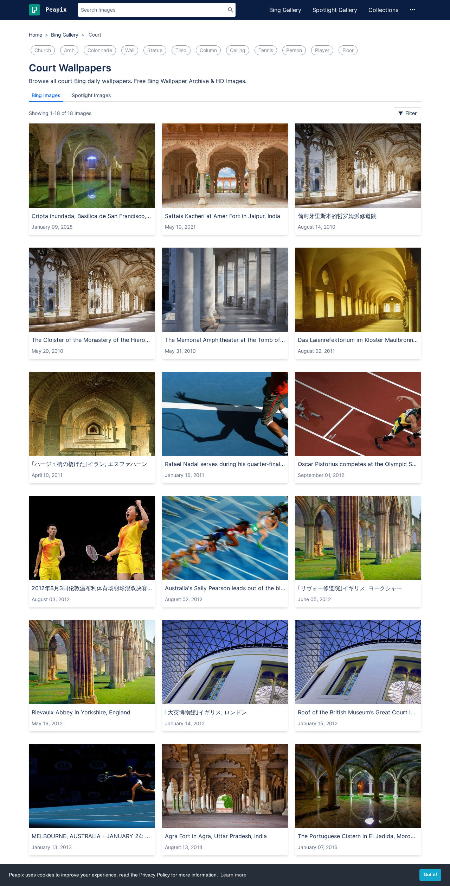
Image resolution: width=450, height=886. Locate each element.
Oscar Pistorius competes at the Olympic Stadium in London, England (358, 463)
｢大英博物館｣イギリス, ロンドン (206, 712)
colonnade (100, 50)
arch (69, 50)
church (42, 50)
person (294, 50)
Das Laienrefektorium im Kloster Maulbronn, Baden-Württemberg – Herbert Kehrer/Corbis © (358, 339)
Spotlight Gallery (335, 9)
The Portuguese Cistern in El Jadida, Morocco (358, 836)
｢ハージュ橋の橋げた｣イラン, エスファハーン (89, 463)
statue (154, 50)
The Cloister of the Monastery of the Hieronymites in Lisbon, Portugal (92, 339)
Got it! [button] (430, 874)
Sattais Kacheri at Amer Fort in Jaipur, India (222, 215)
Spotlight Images (91, 95)
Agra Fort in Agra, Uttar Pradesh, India (216, 836)
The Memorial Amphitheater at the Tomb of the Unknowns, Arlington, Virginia (225, 339)
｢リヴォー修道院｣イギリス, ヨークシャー (350, 588)
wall (129, 50)
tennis (265, 50)
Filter (410, 113)
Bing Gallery (285, 9)
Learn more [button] (233, 875)
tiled (181, 50)
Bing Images (46, 95)
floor (348, 50)
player (322, 50)
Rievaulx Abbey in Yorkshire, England (81, 712)
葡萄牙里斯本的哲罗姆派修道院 (337, 215)
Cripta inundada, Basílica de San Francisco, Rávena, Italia (92, 215)
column (208, 50)
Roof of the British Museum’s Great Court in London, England (358, 712)
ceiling (237, 50)
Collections (383, 9)
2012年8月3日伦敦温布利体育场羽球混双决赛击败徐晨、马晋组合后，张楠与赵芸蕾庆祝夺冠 (92, 588)
